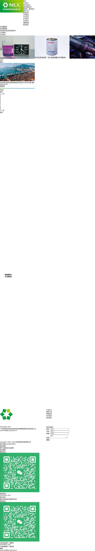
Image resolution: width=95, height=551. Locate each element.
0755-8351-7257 (5, 544)
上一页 (2, 94)
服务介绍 (26, 11)
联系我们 (26, 25)
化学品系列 (26, 5)
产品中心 (26, 3)
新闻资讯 (26, 13)
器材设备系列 (27, 7)
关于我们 (26, 19)
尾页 (1, 112)
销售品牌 (26, 23)
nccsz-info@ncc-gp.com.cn (8, 550)
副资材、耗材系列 (28, 9)
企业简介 (26, 21)
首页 (24, 1)
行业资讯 (26, 17)
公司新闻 (26, 15)
